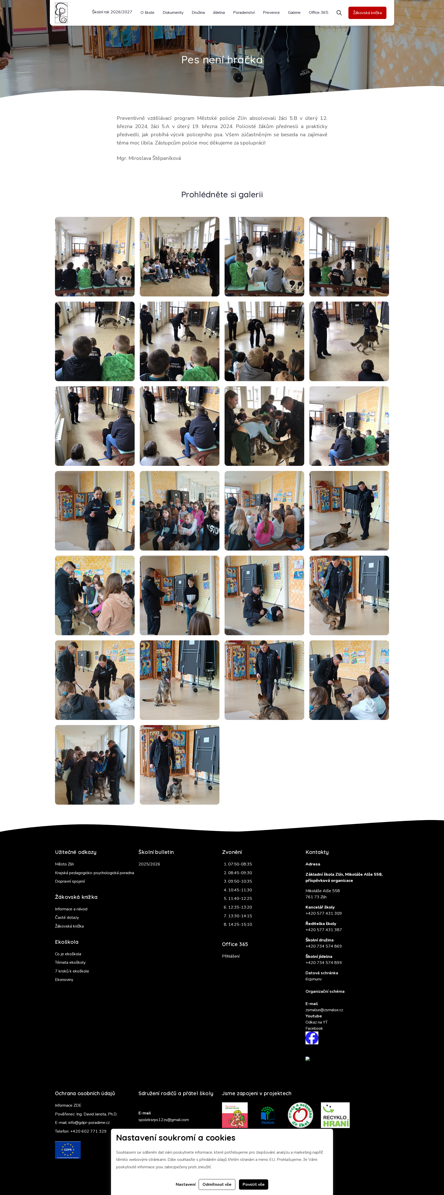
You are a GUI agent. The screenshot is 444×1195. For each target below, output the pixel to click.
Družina (198, 12)
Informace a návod (71, 909)
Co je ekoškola (68, 954)
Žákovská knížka (367, 13)
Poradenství (244, 12)
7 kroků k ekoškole (72, 971)
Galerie (294, 12)
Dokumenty (173, 12)
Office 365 (318, 12)
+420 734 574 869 (324, 946)
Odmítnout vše (217, 1184)
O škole (147, 12)
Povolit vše (254, 1184)
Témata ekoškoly (70, 962)
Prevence (271, 12)
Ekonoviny (64, 979)
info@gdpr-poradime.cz (89, 1122)
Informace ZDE (68, 1105)
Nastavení (186, 1184)
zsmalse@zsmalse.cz (324, 1010)
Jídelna (219, 12)
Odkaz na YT (317, 1022)
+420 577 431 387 (324, 930)
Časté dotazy (67, 917)
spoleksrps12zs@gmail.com (163, 1120)
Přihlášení (230, 956)
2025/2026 (149, 864)
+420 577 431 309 (324, 913)
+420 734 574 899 (324, 963)
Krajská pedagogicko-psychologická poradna (94, 873)
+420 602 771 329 (88, 1131)
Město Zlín (64, 864)
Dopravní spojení (70, 881)
